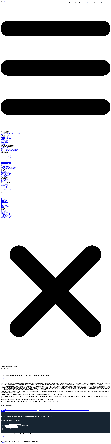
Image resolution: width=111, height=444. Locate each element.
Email (3, 425)
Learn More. (3, 442)
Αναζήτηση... (3, 368)
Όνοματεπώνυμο (5, 424)
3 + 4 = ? (4, 426)
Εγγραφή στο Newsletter (9, 428)
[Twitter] (3, 378)
